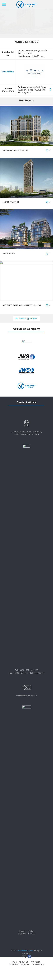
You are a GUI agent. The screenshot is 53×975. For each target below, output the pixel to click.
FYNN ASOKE (9, 253)
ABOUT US (23, 962)
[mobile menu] (3, 4)
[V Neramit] (26, 4)
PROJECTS (35, 962)
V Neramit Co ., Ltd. (26, 951)
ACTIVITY (13, 965)
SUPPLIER (24, 965)
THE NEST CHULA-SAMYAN (15, 150)
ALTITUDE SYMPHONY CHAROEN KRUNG (22, 305)
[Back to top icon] (47, 969)
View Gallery (8, 71)
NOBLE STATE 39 (11, 202)
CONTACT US (38, 965)
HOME (13, 962)
